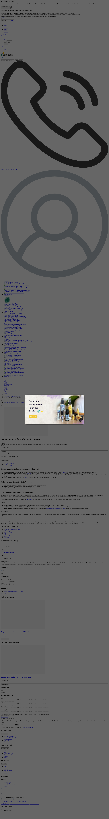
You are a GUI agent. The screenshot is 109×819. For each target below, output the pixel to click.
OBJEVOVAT (33, 416)
